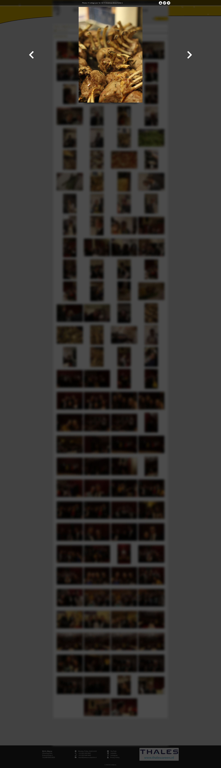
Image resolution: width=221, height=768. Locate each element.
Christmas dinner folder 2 (114, 3)
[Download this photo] (160, 3)
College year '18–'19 (96, 3)
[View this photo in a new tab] (164, 3)
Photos (84, 3)
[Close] (168, 3)
